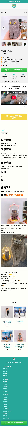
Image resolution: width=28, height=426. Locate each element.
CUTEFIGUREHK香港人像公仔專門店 (14, 362)
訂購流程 (5, 379)
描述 (3, 130)
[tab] (14, 130)
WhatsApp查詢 (19, 59)
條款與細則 (5, 391)
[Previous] (3, 28)
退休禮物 (5, 397)
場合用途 (5, 81)
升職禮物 (5, 406)
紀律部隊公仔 (6, 399)
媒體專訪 (5, 371)
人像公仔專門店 (7, 366)
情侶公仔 (5, 415)
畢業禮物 (5, 413)
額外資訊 (4, 134)
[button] (2, 6)
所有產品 (5, 373)
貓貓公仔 (18, 81)
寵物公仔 (16, 63)
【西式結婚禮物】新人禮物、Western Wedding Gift (7, 322)
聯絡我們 (5, 388)
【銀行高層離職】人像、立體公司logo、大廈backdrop (7, 346)
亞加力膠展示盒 (20, 321)
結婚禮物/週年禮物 (7, 411)
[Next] (24, 28)
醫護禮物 (5, 401)
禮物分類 (5, 394)
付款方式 (5, 384)
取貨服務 (5, 381)
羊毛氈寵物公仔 (4, 282)
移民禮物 (5, 404)
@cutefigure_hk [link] (5, 272)
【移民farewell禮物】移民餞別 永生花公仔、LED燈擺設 (20, 346)
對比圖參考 (5, 375)
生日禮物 (14, 81)
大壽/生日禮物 (6, 418)
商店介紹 (5, 368)
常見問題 (5, 386)
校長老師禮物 (6, 408)
